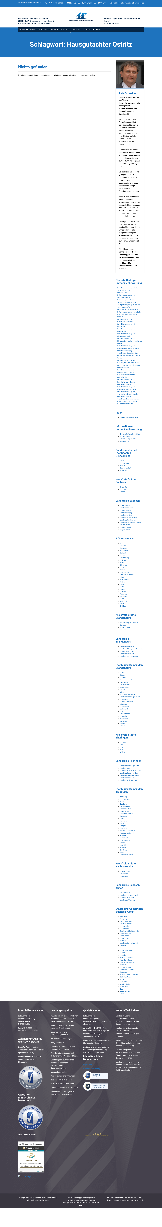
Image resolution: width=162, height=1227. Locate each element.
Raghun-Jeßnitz (125, 967)
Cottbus (123, 625)
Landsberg (124, 945)
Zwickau (123, 606)
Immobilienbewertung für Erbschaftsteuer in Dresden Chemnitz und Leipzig (126, 382)
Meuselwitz (124, 828)
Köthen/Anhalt (125, 893)
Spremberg (124, 718)
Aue (121, 543)
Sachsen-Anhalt (125, 468)
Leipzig (122, 492)
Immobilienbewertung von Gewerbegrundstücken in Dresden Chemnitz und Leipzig (128, 348)
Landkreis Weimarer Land (129, 780)
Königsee (123, 826)
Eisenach (123, 742)
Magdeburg (124, 876)
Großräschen (124, 687)
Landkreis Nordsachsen (128, 520)
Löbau (122, 577)
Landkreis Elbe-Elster (127, 646)
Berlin (122, 461)
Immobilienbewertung (28, 29)
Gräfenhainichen (125, 933)
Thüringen (123, 470)
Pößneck (123, 835)
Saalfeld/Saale (125, 840)
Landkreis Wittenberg (127, 900)
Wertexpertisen (125, 441)
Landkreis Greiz (125, 768)
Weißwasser (124, 601)
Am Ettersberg (125, 799)
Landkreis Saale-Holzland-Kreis (130, 770)
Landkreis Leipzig (126, 513)
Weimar (122, 752)
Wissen (77, 29)
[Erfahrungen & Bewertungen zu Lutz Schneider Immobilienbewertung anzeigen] (31, 1157)
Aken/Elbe (123, 916)
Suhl (121, 749)
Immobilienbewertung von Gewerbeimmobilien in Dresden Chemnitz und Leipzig (127, 394)
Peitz (122, 711)
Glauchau (123, 565)
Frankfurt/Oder (125, 627)
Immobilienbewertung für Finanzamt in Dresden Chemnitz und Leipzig (129, 341)
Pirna (122, 587)
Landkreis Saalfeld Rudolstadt (130, 775)
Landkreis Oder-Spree (127, 651)
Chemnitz (123, 487)
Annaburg (123, 919)
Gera (121, 745)
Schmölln (123, 845)
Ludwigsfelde (124, 709)
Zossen (122, 726)
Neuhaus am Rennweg (128, 830)
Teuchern (123, 979)
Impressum (87, 1065)
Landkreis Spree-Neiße (127, 654)
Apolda (122, 801)
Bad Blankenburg (126, 806)
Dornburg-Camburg (126, 814)
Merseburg (124, 955)
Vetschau (123, 721)
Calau (122, 673)
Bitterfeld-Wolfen (126, 924)
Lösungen (54, 29)
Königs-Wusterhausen (127, 694)
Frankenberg (124, 558)
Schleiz (122, 843)
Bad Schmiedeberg (126, 921)
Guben (122, 689)
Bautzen (123, 546)
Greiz (122, 818)
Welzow (122, 723)
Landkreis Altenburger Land (129, 766)
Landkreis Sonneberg (127, 778)
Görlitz (122, 567)
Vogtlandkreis (125, 530)
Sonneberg (124, 847)
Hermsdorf (124, 821)
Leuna (122, 948)
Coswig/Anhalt (125, 928)
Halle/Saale (124, 874)
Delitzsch (123, 553)
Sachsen (123, 465)
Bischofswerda (125, 550)
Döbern (122, 675)
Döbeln (122, 555)
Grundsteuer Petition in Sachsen (128, 399)
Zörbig (122, 994)
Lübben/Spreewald (126, 702)
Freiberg (123, 560)
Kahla (122, 823)
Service (97, 29)
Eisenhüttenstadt (126, 680)
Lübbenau (123, 704)
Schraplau (123, 972)
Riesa (122, 599)
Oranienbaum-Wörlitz (127, 962)
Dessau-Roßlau (125, 871)
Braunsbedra (124, 926)
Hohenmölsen (125, 936)
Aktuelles (44, 29)
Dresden (123, 489)
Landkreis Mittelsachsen (128, 517)
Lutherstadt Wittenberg (128, 950)
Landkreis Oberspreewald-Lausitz (131, 649)
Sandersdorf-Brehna (127, 970)
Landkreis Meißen (126, 515)
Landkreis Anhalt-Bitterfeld (129, 895)
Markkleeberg (124, 579)
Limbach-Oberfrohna (127, 575)
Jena (122, 747)
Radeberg (123, 594)
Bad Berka (123, 804)
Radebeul (123, 596)
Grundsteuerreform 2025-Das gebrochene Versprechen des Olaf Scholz (128, 355)
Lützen (122, 953)
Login (81, 1205)
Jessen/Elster (124, 938)
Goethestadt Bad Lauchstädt (130, 931)
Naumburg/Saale (126, 960)
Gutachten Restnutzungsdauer (128, 401)
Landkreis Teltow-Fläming (129, 656)
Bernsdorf (123, 548)
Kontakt (87, 29)
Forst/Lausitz (124, 685)
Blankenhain (124, 811)
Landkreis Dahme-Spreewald (130, 697)
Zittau (122, 603)
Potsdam (123, 630)
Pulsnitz (123, 592)
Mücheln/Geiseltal (126, 957)
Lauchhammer (125, 699)
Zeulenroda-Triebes (126, 855)
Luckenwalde (124, 706)
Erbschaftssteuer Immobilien (130, 434)
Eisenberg (123, 816)
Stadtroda (123, 850)
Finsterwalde (124, 682)
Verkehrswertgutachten (128, 439)
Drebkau (123, 677)
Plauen (122, 589)
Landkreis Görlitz (126, 510)
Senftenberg (124, 716)
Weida (122, 852)
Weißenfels (124, 982)
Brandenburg (124, 463)
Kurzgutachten (125, 436)
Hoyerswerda (124, 572)
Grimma (123, 570)
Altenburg (123, 797)
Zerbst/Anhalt (125, 991)
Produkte (66, 29)
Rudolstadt (124, 838)
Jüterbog (123, 692)
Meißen (122, 582)
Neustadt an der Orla (127, 833)
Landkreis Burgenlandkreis (129, 943)
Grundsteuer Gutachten (125, 404)
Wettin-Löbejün (125, 984)
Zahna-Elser (124, 986)
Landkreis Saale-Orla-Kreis (129, 773)
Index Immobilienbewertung (129, 417)
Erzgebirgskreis (125, 505)
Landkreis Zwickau (126, 527)
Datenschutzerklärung (91, 1069)
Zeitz (121, 989)
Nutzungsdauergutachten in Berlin (129, 312)
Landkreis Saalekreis (127, 897)
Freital (122, 562)
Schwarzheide (125, 714)
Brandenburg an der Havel (129, 623)
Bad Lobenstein (125, 809)
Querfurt (123, 965)
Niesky (122, 584)
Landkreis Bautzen (126, 508)
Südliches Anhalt (125, 977)
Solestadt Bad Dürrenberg (129, 974)
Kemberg (123, 941)
